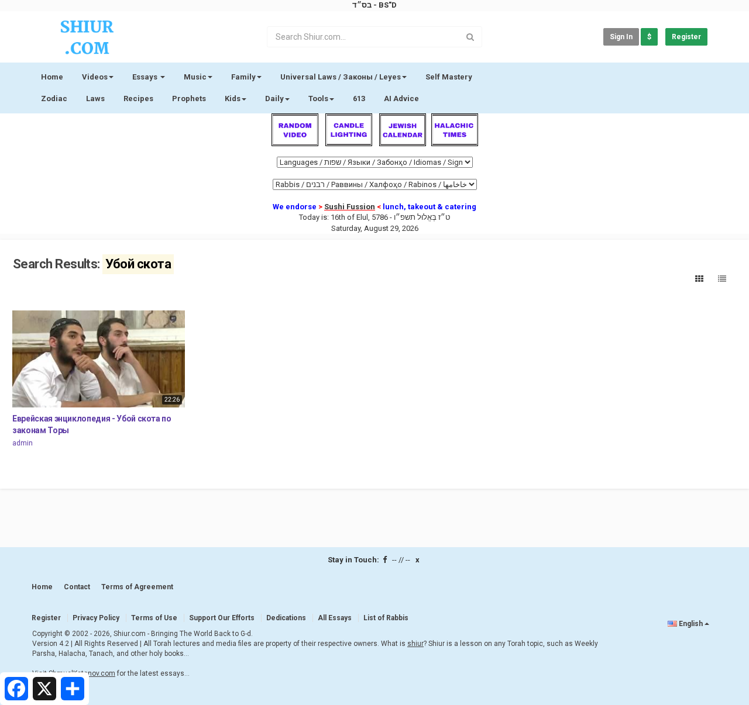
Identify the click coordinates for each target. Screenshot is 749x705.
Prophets (189, 98)
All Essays (335, 618)
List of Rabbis (385, 618)
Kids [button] (232, 98)
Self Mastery (448, 76)
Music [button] (195, 76)
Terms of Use (154, 618)
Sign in (621, 37)
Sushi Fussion (349, 206)
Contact (77, 587)
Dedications (286, 618)
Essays (145, 76)
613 (359, 98)
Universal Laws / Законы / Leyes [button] (340, 76)
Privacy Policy (96, 618)
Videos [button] (95, 76)
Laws (95, 98)
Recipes (138, 98)
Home (52, 76)
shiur (415, 644)
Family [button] (243, 76)
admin (22, 443)
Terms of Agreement (137, 587)
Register (686, 37)
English (691, 624)
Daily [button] (274, 98)
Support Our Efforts (222, 618)
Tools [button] (318, 98)
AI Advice (401, 98)
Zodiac (54, 98)
